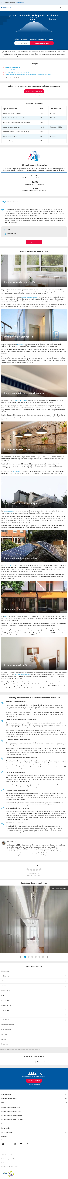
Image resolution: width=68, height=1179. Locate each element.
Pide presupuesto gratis (41, 43)
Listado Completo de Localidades (12, 1119)
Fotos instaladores (42, 1062)
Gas (2, 995)
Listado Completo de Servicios (11, 1111)
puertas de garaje (9, 511)
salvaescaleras (53, 727)
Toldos (3, 986)
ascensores (20, 344)
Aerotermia (5, 1020)
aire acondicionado (21, 400)
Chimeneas (5, 1010)
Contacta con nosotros (8, 1140)
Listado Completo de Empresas (11, 1115)
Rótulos (3, 1039)
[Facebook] (9, 1144)
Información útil (10, 70)
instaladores (17, 471)
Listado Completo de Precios (10, 1107)
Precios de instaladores (12, 68)
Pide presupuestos (34, 242)
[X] (15, 1144)
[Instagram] (3, 1144)
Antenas (4, 1015)
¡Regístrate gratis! (19, 2)
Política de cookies (7, 1163)
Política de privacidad (8, 1159)
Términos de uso (6, 1155)
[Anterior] (20, 957)
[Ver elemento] (25, 957)
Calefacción (5, 976)
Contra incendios (6, 1029)
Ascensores (5, 1000)
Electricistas (5, 971)
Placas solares (5, 990)
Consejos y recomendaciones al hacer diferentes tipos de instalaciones (28, 74)
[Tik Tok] (27, 1144)
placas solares (8, 565)
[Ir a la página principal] (6, 8)
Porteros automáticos (8, 1024)
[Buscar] (61, 8)
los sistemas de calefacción (29, 297)
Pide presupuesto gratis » (59, 888)
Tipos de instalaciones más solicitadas (17, 72)
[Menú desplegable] (66, 8)
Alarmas (4, 1034)
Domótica (4, 1044)
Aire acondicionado (7, 981)
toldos (6, 616)
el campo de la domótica (23, 674)
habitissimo (3, 1049)
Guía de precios (12, 1049)
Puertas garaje (6, 1005)
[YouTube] (21, 1144)
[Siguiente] (47, 957)
